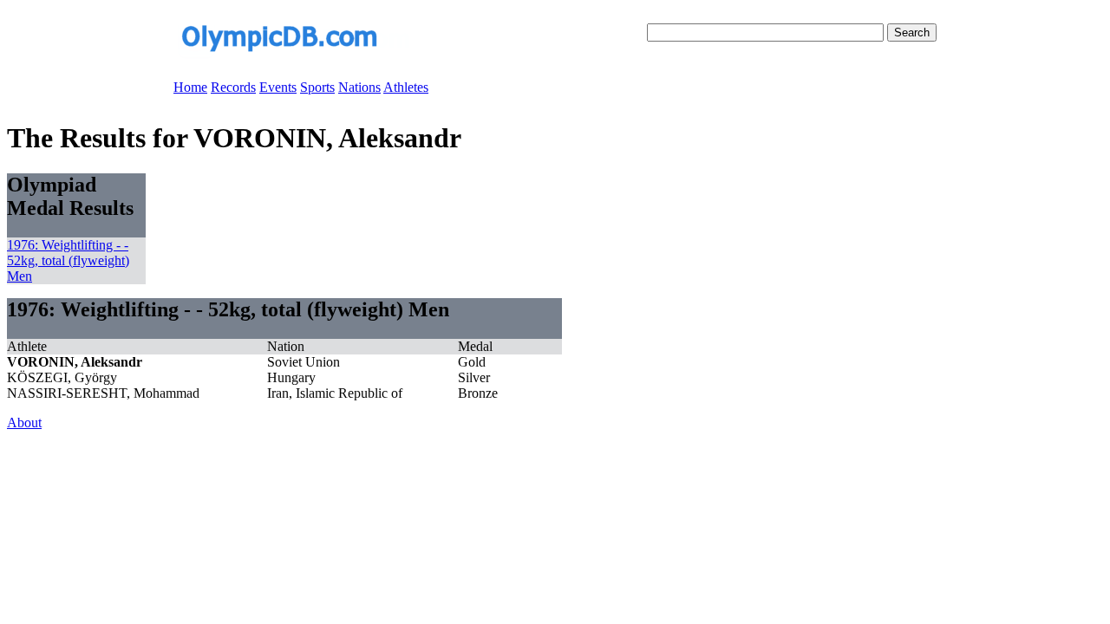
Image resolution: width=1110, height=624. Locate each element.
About (24, 422)
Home (190, 87)
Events (278, 87)
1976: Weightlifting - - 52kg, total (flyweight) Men (68, 260)
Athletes (405, 87)
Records (233, 87)
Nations (359, 87)
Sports (317, 87)
